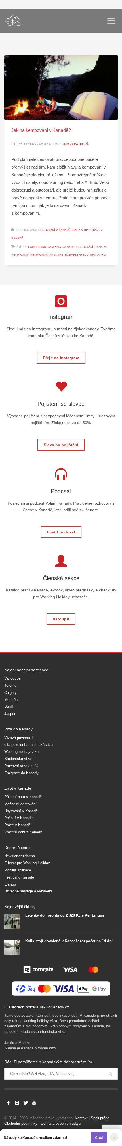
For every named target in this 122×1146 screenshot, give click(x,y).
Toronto (10, 685)
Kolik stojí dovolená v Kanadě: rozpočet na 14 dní (69, 941)
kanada (101, 246)
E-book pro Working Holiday (27, 863)
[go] (110, 1074)
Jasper (9, 713)
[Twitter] (25, 1102)
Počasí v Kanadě (18, 818)
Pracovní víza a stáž (21, 766)
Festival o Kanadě (19, 877)
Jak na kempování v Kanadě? (41, 130)
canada (69, 246)
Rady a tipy (81, 229)
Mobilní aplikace (17, 870)
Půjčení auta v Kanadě (23, 797)
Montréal (11, 699)
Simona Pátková (75, 144)
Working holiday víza (21, 752)
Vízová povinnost (18, 738)
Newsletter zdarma (19, 856)
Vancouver (13, 678)
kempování (20, 255)
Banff (8, 706)
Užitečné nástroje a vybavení (28, 891)
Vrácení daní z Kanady (23, 832)
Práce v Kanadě (17, 825)
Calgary (10, 692)
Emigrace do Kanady (21, 773)
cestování (84, 246)
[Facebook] (8, 1102)
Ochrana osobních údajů (61, 1123)
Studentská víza (17, 759)
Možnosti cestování (20, 804)
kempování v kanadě (46, 255)
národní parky (76, 255)
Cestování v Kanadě (54, 229)
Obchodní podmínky (20, 1123)
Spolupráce (100, 1118)
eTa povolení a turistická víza (28, 744)
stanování (98, 255)
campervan (37, 246)
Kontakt (81, 1118)
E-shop (10, 884)
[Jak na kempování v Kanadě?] (61, 87)
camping (54, 246)
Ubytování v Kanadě (21, 811)
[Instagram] (17, 1102)
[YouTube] (34, 1102)
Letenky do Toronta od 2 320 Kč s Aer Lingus (64, 915)
